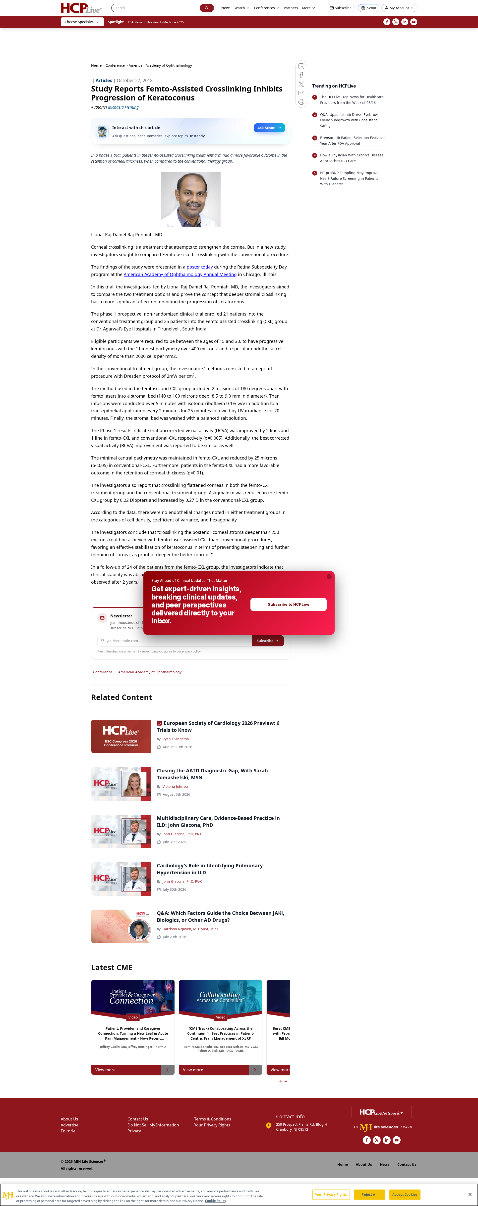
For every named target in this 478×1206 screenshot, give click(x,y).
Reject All (369, 1194)
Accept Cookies (404, 1194)
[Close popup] (329, 576)
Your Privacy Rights (331, 1194)
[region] (239, 1195)
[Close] (470, 1194)
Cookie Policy (215, 1201)
